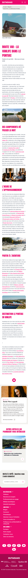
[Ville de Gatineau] (7, 566)
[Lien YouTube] (24, 545)
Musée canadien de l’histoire (9, 360)
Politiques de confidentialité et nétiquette (12, 523)
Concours (6, 512)
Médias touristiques (9, 501)
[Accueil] (7, 2)
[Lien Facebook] (4, 545)
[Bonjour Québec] (21, 566)
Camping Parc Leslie (13, 148)
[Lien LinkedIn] (14, 549)
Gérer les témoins (8, 536)
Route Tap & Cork (7, 223)
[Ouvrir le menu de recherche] (25, 2)
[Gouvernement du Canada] (14, 566)
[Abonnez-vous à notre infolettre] (23, 482)
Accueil (5, 6)
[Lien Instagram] (9, 545)
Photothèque (7, 514)
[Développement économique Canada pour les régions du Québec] (8, 562)
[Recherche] (22, 2)
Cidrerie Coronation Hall (17, 215)
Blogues (9, 6)
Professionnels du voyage (11, 499)
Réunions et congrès (9, 496)
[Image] (14, 115)
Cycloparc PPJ (18, 269)
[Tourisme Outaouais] (14, 558)
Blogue (5, 509)
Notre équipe (7, 531)
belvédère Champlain (7, 356)
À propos (6, 529)
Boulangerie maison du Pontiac (11, 219)
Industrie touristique (9, 504)
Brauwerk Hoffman (15, 217)
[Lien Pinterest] (19, 545)
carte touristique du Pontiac (17, 211)
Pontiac (13, 98)
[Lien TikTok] (14, 545)
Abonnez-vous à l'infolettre (11, 517)
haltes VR (4, 140)
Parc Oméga (10, 362)
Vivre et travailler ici (9, 519)
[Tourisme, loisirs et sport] (22, 562)
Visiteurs (6, 494)
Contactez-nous (8, 534)
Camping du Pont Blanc (9, 150)
